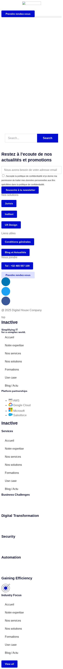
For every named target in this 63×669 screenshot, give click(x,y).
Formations (12, 369)
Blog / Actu (11, 385)
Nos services (13, 353)
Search (47, 138)
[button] (31, 17)
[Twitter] (5, 291)
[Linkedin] (5, 281)
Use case (11, 377)
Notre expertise (14, 345)
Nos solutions (13, 361)
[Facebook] (5, 301)
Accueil (9, 337)
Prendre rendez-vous (18, 13)
